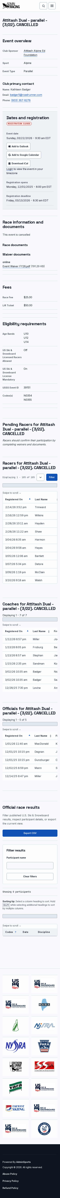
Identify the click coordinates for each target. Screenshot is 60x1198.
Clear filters (30, 876)
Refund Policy (10, 1188)
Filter (52, 477)
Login (9, 169)
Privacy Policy (11, 1181)
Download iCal (20, 163)
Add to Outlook (20, 146)
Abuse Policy (10, 1173)
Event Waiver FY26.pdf (16, 266)
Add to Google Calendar (25, 155)
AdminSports (23, 1162)
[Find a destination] (43, 5)
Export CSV (30, 833)
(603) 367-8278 (21, 100)
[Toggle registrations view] (40, 477)
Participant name (16, 857)
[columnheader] (17, 499)
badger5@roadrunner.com (26, 94)
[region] (30, 537)
